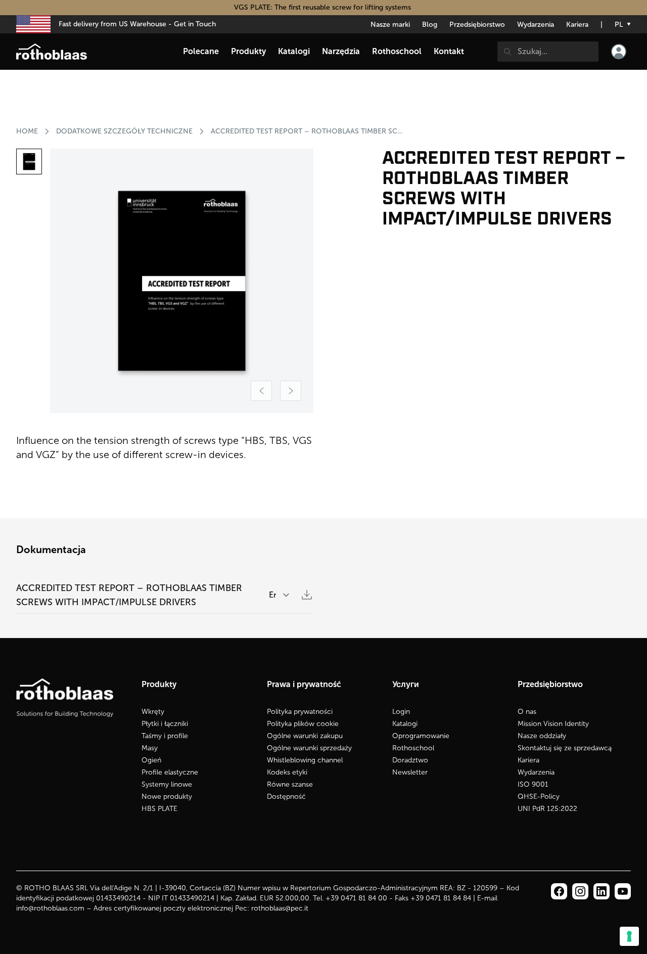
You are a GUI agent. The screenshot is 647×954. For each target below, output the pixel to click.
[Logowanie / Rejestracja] (619, 51)
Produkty (248, 51)
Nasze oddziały (542, 736)
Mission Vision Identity (553, 724)
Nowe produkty (167, 796)
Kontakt (449, 51)
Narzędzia (341, 51)
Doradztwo (410, 760)
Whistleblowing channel (305, 760)
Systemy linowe (167, 784)
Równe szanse (290, 784)
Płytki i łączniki (165, 724)
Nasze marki (390, 24)
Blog (429, 24)
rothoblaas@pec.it (279, 908)
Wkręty (153, 711)
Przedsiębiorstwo (477, 24)
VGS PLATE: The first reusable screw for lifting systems (323, 7)
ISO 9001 (533, 784)
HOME (27, 131)
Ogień (151, 760)
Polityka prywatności (300, 711)
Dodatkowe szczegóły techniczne (124, 131)
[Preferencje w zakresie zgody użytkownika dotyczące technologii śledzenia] (629, 936)
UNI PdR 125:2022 (547, 808)
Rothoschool (413, 748)
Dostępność (286, 796)
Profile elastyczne (170, 772)
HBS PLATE (159, 808)
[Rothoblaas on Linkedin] (580, 891)
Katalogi (405, 724)
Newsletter (410, 772)
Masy (150, 748)
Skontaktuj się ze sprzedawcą (565, 748)
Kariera (577, 24)
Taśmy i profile (165, 736)
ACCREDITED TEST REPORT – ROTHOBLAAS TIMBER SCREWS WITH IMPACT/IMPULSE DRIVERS (308, 131)
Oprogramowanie (420, 736)
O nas (527, 711)
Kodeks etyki (287, 772)
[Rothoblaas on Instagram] (601, 891)
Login (401, 711)
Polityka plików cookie (303, 724)
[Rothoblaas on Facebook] (559, 891)
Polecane (201, 51)
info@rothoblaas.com (50, 908)
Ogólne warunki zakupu (305, 736)
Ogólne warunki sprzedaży (309, 748)
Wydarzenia (535, 24)
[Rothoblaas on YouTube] (623, 891)
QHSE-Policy (539, 796)
